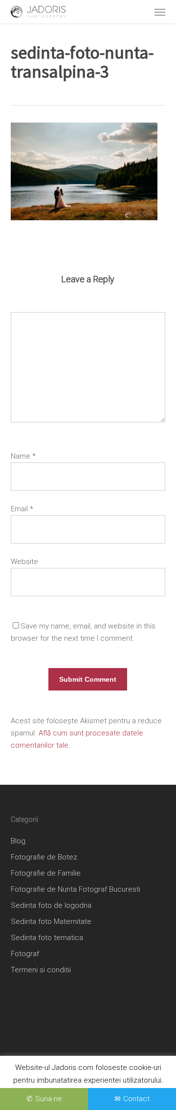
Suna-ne (48, 1098)
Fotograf (25, 953)
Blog (18, 841)
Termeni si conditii (41, 969)
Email (22, 508)
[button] (159, 12)
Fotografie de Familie (46, 873)
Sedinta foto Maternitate (51, 921)
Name (23, 456)
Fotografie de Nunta (44, 889)
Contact (136, 1098)
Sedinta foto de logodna (51, 905)
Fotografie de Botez (44, 857)
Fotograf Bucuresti (109, 889)
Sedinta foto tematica (47, 937)
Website (24, 561)
